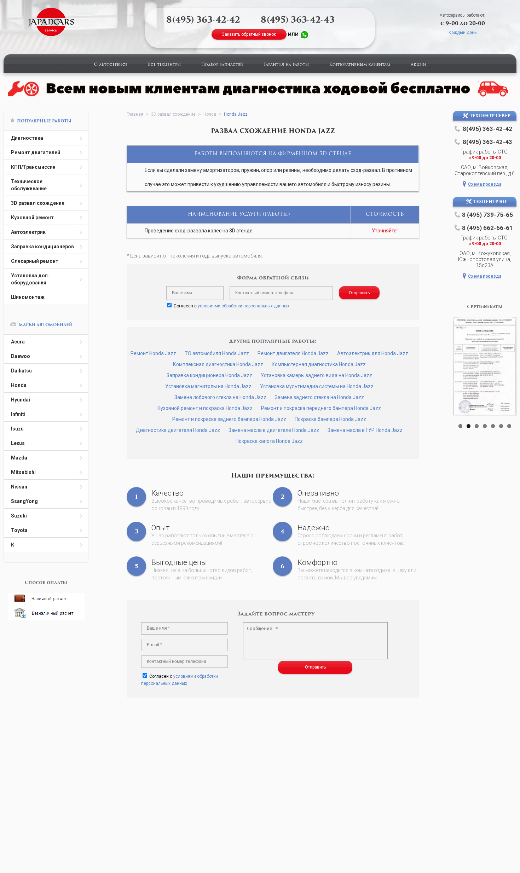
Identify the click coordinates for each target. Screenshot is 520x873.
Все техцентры (164, 65)
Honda (19, 385)
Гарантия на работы (286, 65)
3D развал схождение (37, 203)
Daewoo (20, 356)
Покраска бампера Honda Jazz (330, 419)
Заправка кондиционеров (42, 246)
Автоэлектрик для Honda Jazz (372, 353)
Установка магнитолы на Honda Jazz (208, 386)
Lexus (18, 443)
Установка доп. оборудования (30, 279)
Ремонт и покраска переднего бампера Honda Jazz (321, 408)
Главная (135, 114)
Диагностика (27, 138)
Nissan (19, 487)
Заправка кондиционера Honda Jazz (209, 375)
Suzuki (19, 516)
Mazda (19, 458)
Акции (418, 65)
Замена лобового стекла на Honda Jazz (220, 397)
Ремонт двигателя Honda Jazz (293, 353)
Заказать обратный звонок (249, 34)
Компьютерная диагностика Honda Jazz (319, 364)
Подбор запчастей (222, 65)
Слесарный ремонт (34, 261)
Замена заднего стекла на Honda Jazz (319, 397)
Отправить (359, 292)
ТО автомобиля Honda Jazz (217, 353)
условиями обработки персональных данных (243, 305)
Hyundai (20, 400)
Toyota (19, 530)
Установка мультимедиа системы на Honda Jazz (317, 386)
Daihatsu (21, 371)
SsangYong (24, 501)
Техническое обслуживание (29, 185)
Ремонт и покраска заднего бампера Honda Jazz (229, 419)
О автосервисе (110, 65)
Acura (18, 342)
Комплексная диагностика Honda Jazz (218, 364)
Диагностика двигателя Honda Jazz (178, 430)
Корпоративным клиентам (359, 65)
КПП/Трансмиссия (33, 167)
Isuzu (17, 429)
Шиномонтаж (28, 297)
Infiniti (18, 414)
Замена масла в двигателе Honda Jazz (274, 430)
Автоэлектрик (28, 232)
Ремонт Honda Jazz (153, 353)
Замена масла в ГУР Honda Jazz (365, 430)
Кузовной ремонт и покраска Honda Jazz (205, 408)
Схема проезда (484, 184)
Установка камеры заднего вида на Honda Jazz (316, 375)
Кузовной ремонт (32, 217)
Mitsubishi (23, 472)
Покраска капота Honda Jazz (269, 441)
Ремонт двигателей (35, 152)
